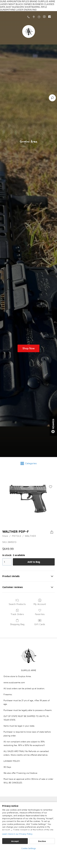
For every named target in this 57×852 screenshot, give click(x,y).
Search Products (17, 604)
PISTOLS (16, 536)
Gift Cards (39, 624)
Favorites (40, 614)
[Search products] (52, 98)
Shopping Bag (17, 624)
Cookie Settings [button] (28, 848)
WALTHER (30, 536)
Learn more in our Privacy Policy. (17, 834)
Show (53, 426)
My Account (39, 604)
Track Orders (17, 614)
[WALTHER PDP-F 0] (28, 499)
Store (5, 536)
